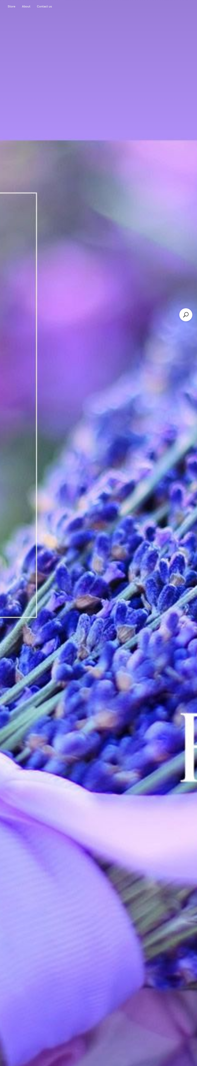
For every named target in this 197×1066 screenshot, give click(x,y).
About (26, 6)
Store (11, 6)
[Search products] (185, 314)
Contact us (44, 6)
